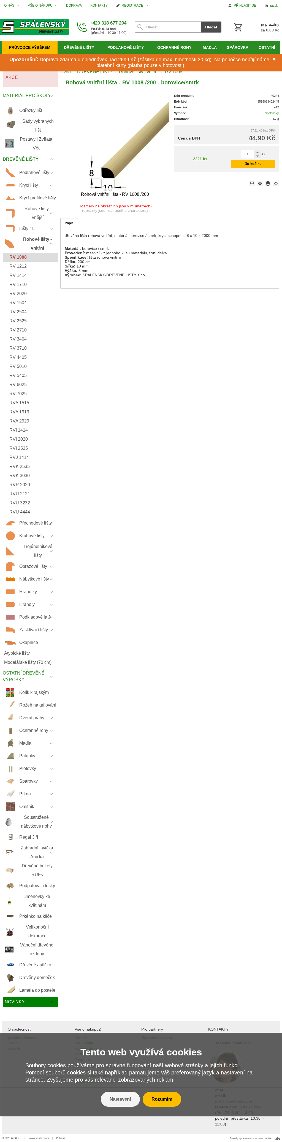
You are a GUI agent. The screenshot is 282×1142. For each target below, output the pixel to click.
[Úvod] (34, 27)
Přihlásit (60, 1138)
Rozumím (161, 1099)
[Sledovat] (260, 183)
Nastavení (120, 1099)
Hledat (211, 27)
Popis (69, 223)
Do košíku (253, 164)
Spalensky (272, 113)
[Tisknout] (268, 183)
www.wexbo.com (39, 1138)
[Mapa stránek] (277, 1138)
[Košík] (256, 27)
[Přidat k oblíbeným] (276, 183)
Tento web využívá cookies (141, 1052)
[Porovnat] (252, 183)
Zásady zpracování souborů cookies (250, 1138)
